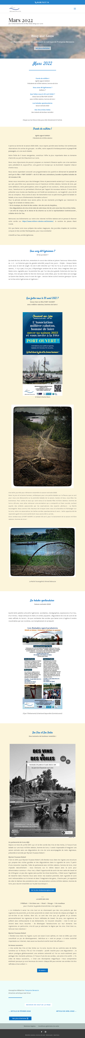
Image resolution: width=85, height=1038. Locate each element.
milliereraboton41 (17, 24)
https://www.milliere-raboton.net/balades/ (37, 221)
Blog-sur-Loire (38, 24)
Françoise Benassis (31, 990)
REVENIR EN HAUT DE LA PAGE (38, 1005)
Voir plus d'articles (43, 48)
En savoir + (42, 970)
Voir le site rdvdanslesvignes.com (42, 890)
